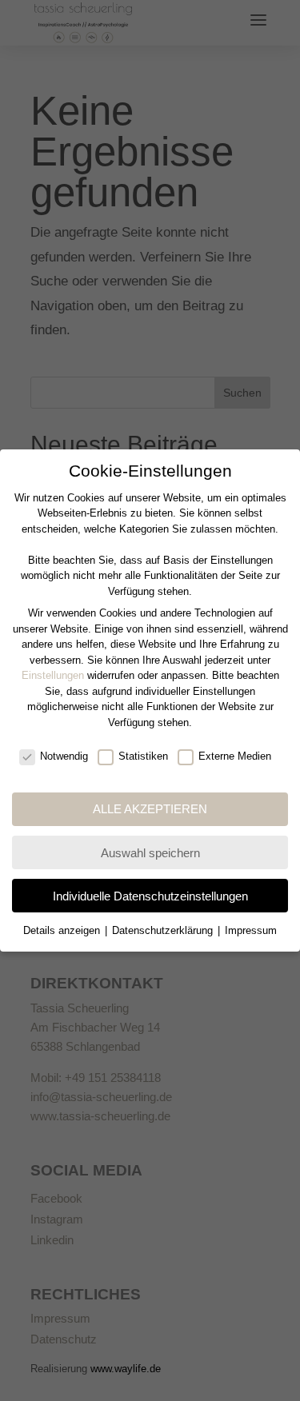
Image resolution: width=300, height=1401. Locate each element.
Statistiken (143, 756)
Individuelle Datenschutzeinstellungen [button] (150, 896)
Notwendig (64, 756)
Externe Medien (234, 756)
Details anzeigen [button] (63, 930)
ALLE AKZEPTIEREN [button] (150, 809)
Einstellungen (53, 675)
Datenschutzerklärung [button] (164, 930)
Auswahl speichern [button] (150, 853)
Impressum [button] (251, 930)
